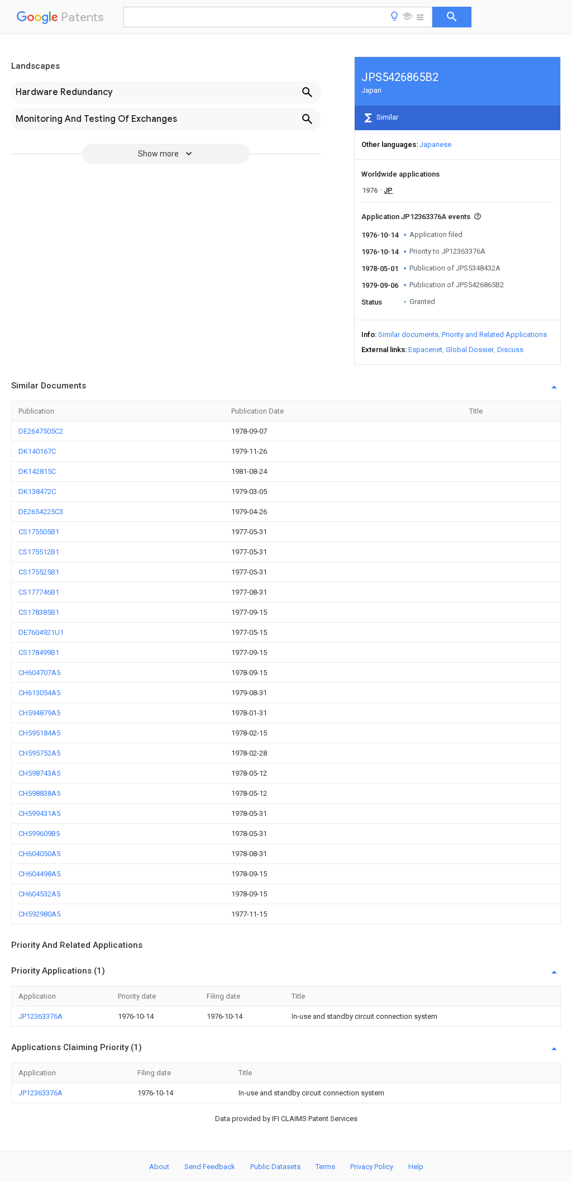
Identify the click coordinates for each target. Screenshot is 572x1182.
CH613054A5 (39, 693)
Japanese (435, 144)
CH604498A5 (39, 874)
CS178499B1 (38, 652)
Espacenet (425, 349)
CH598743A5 (39, 773)
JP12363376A (40, 1016)
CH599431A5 (39, 813)
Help (415, 1166)
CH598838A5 (39, 793)
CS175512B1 (38, 552)
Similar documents (408, 334)
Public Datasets (275, 1166)
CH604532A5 (39, 894)
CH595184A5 (39, 733)
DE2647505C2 (40, 431)
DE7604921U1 (41, 632)
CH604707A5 (39, 672)
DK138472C (37, 491)
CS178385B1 (38, 612)
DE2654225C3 (40, 511)
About (159, 1166)
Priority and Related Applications (494, 334)
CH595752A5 (39, 753)
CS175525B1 (38, 572)
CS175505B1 (38, 532)
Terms (325, 1166)
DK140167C (37, 451)
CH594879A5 (39, 713)
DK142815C (37, 471)
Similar (386, 117)
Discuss (510, 349)
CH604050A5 (39, 853)
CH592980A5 (39, 914)
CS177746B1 (38, 592)
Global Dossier (470, 349)
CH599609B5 (39, 833)
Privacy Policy (371, 1166)
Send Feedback (209, 1166)
